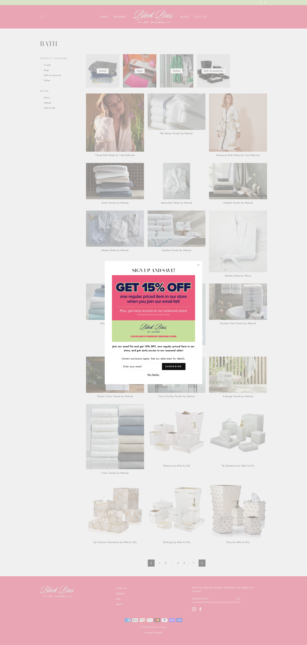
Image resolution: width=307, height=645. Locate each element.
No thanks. (153, 374)
